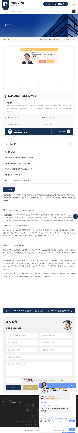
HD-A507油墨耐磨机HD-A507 (60, 311)
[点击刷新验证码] (27, 380)
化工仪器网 (34, 424)
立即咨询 (62, 131)
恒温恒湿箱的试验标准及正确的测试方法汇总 (19, 169)
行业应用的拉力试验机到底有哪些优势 (17, 180)
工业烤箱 (68, 39)
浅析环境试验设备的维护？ (13, 175)
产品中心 (7, 39)
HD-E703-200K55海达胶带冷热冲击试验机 (27, 311)
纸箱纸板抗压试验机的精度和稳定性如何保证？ (20, 157)
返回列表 (40, 311)
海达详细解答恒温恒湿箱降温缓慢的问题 (17, 163)
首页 (49, 39)
